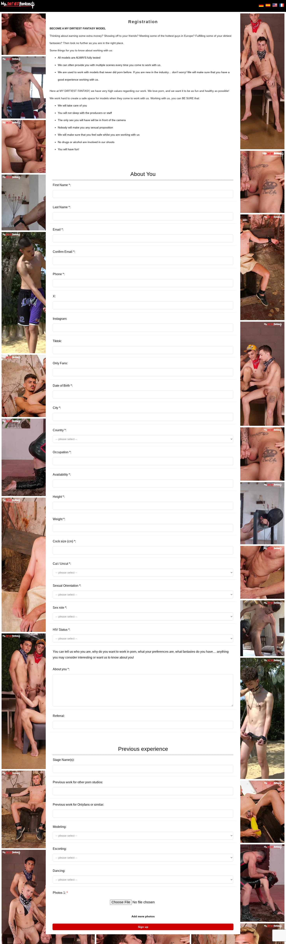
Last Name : (61, 207)
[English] (274, 6)
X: (54, 296)
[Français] (281, 6)
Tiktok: (57, 341)
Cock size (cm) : (64, 541)
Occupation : (62, 452)
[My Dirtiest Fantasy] (19, 6)
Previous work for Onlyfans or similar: (78, 804)
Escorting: (60, 848)
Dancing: (59, 870)
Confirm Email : (64, 251)
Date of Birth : (63, 385)
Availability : (62, 474)
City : (57, 407)
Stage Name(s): (110, 753)
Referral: (59, 715)
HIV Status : (61, 629)
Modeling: (59, 826)
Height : (59, 496)
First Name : (104, 179)
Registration (143, 21)
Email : (58, 229)
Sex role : (60, 607)
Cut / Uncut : (62, 563)
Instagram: (60, 318)
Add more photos (143, 916)
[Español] (268, 6)
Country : (59, 430)
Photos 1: (60, 892)
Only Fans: (60, 363)
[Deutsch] (261, 6)
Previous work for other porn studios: (78, 782)
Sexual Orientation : (67, 585)
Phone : (59, 274)
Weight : (59, 519)
